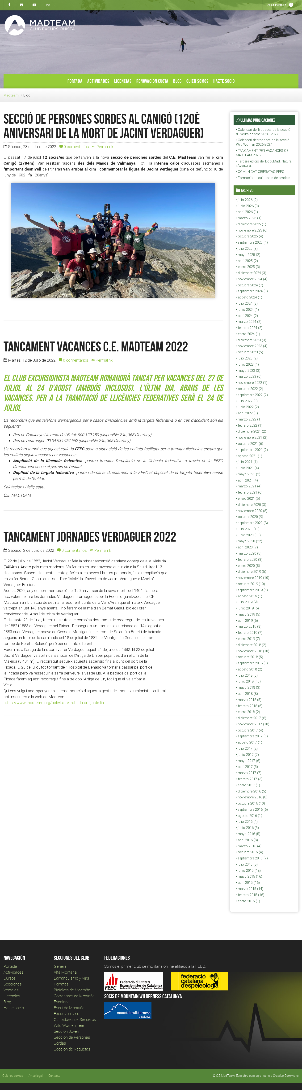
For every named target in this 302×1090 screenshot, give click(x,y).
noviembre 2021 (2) (252, 437)
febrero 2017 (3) (249, 779)
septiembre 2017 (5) (252, 736)
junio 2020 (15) (249, 535)
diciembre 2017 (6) (251, 718)
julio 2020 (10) (248, 529)
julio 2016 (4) (247, 821)
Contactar (54, 1075)
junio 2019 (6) (248, 608)
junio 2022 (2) (248, 407)
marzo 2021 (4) (249, 486)
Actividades (98, 81)
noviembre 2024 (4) (252, 279)
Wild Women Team (70, 1025)
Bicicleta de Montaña (72, 990)
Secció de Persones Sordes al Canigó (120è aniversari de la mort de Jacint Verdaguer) (104, 126)
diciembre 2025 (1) (251, 224)
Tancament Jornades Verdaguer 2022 (90, 536)
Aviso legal (36, 1075)
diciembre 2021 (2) (251, 431)
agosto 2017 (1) (249, 742)
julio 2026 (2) (247, 200)
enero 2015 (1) (248, 901)
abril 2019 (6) (247, 620)
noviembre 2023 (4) (252, 346)
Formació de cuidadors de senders (263, 178)
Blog (177, 81)
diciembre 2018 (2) (251, 645)
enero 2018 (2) (248, 712)
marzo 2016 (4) (249, 846)
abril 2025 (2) (247, 261)
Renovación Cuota (152, 81)
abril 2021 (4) (247, 480)
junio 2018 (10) (249, 681)
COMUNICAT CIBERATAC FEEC (260, 172)
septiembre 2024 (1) (252, 291)
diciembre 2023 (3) (251, 340)
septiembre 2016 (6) (252, 809)
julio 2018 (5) (247, 675)
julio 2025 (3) (247, 248)
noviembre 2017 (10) (253, 724)
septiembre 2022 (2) (252, 395)
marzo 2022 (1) (249, 419)
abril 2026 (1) (247, 212)
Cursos (10, 978)
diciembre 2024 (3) (251, 273)
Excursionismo (66, 1013)
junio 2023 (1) (248, 364)
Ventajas (11, 990)
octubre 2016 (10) (251, 803)
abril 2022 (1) (247, 413)
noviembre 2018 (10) (253, 651)
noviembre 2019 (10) (253, 578)
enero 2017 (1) (248, 785)
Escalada (62, 1001)
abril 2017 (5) (247, 767)
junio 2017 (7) (248, 755)
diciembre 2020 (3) (251, 505)
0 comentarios (76, 146)
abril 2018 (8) (247, 694)
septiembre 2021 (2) (252, 450)
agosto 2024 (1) (249, 297)
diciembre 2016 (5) (251, 791)
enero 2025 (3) (248, 267)
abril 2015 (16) (248, 882)
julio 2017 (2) (247, 748)
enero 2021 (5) (248, 498)
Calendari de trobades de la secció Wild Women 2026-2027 (262, 142)
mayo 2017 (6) (248, 761)
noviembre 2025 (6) (252, 230)
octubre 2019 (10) (251, 584)
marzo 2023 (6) (249, 376)
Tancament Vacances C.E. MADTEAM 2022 (96, 346)
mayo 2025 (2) (248, 255)
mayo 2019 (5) (248, 614)
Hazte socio (224, 81)
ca (48, 5)
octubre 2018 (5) (250, 657)
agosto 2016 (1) (249, 816)
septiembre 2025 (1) (252, 242)
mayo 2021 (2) (248, 474)
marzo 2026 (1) (249, 218)
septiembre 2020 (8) (252, 523)
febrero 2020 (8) (249, 559)
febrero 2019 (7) (249, 632)
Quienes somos (12, 1075)
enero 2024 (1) (248, 334)
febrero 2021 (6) (249, 492)
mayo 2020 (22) (249, 541)
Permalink (104, 146)
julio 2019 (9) (247, 602)
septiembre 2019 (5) (252, 590)
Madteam (11, 95)
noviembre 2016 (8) (252, 797)
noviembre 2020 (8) (252, 511)
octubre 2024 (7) (250, 285)
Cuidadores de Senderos (75, 1019)
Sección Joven (66, 1031)
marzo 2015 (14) (250, 889)
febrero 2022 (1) (249, 425)
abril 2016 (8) (247, 840)
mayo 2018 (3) (248, 687)
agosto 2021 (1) (249, 456)
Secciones (12, 984)
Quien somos (197, 81)
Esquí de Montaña (69, 1007)
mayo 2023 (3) (248, 370)
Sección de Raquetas (72, 1049)
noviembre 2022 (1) (252, 383)
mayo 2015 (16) (249, 876)
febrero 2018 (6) (249, 706)
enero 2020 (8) (248, 566)
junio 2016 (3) (248, 828)
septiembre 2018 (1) (252, 663)
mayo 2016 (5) (248, 834)
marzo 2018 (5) (249, 700)
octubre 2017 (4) (250, 730)
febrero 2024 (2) (249, 328)
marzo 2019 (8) (249, 626)
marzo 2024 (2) (249, 322)
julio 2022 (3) (247, 401)
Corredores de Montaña (74, 995)
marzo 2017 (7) (249, 773)
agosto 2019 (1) (249, 596)
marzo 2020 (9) (249, 553)
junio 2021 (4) (248, 468)
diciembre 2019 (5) (251, 571)
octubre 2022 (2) (250, 389)
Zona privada (277, 5)
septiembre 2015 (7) (252, 858)
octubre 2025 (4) (250, 236)
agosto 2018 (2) (249, 669)
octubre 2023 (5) (250, 352)
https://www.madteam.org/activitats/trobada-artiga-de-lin (54, 702)
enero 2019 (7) (248, 639)
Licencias (123, 81)
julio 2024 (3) (247, 303)
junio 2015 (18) (249, 870)
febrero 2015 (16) (250, 895)
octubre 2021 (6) (250, 444)
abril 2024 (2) (247, 316)
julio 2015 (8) (247, 864)
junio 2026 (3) (248, 206)
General (60, 966)
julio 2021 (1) (247, 462)
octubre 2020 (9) (250, 517)
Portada (75, 81)
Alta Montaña (65, 972)
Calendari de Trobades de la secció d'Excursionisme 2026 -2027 (263, 131)
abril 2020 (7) (247, 547)
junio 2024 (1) (248, 309)
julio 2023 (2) (247, 358)
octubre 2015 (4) (250, 852)
